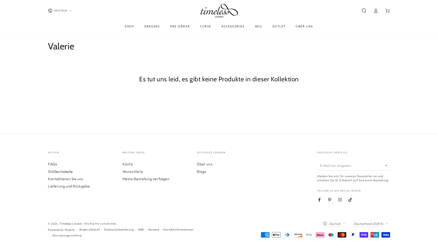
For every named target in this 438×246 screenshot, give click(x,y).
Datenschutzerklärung (119, 229)
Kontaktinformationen (178, 229)
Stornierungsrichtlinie (67, 235)
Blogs (201, 171)
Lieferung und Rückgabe (69, 186)
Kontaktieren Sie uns (65, 179)
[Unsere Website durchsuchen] (364, 11)
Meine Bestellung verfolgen (146, 179)
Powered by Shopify (61, 229)
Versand (153, 229)
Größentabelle (60, 171)
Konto (128, 164)
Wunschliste (133, 171)
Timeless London (71, 223)
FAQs (52, 164)
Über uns (204, 164)
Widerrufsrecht (89, 229)
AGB (141, 229)
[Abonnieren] (387, 165)
